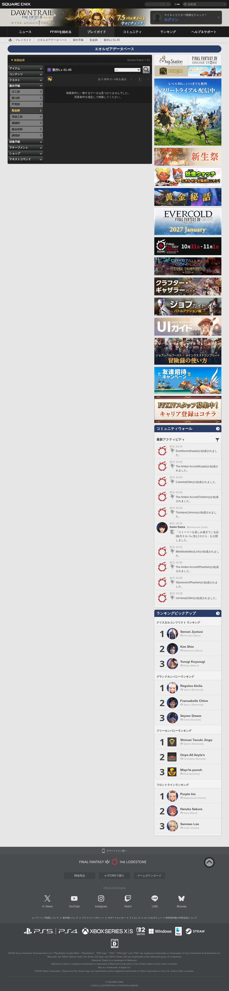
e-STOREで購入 (114, 875)
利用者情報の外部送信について (181, 918)
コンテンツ (16, 74)
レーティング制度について (45, 918)
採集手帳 (14, 141)
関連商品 (79, 875)
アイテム (14, 68)
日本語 (192, 4)
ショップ (14, 153)
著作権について (70, 918)
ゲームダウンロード (149, 875)
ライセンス (134, 918)
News (49, 906)
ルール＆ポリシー (153, 918)
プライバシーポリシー (93, 918)
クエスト (14, 80)
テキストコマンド (20, 159)
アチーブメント (18, 147)
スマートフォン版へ (117, 851)
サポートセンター (117, 918)
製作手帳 (14, 85)
